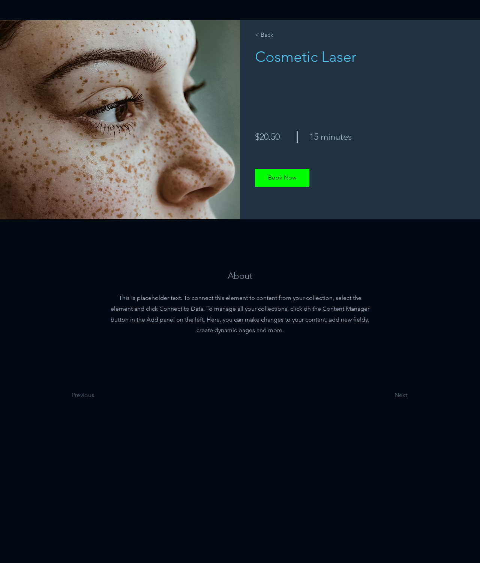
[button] (282, 178)
